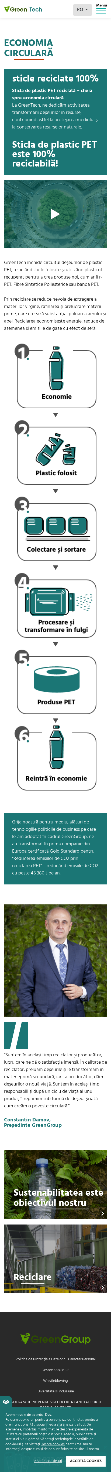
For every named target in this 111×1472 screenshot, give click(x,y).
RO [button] (80, 10)
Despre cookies (53, 1444)
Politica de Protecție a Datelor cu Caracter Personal (56, 1359)
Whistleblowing (55, 1381)
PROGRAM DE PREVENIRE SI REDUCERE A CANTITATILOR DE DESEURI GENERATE (55, 1405)
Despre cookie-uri (55, 1370)
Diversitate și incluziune (55, 1392)
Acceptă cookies (86, 1461)
